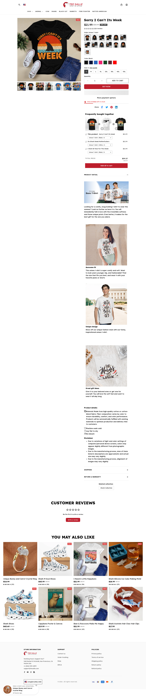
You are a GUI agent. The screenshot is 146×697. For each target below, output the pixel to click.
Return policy (96, 665)
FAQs (59, 661)
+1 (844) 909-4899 (30, 666)
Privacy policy (96, 654)
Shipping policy (97, 661)
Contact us (61, 654)
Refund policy (96, 668)
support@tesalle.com (31, 668)
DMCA (60, 665)
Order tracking (63, 657)
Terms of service (97, 657)
